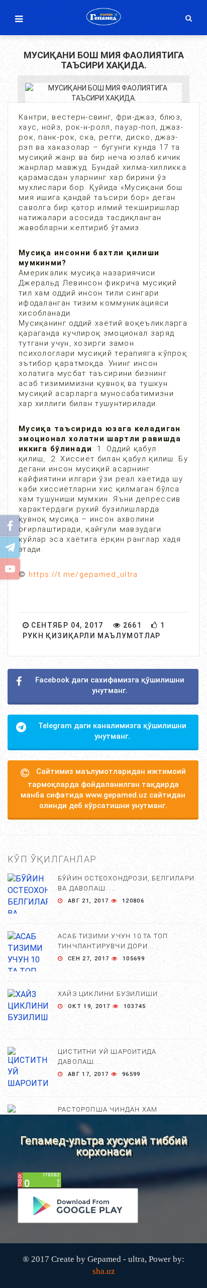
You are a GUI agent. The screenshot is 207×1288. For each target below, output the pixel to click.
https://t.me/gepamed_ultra (83, 574)
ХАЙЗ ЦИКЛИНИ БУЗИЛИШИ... (111, 994)
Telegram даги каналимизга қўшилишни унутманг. (112, 731)
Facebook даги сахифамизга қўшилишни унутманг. (109, 685)
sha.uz (103, 1271)
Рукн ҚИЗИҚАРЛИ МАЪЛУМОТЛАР (92, 636)
